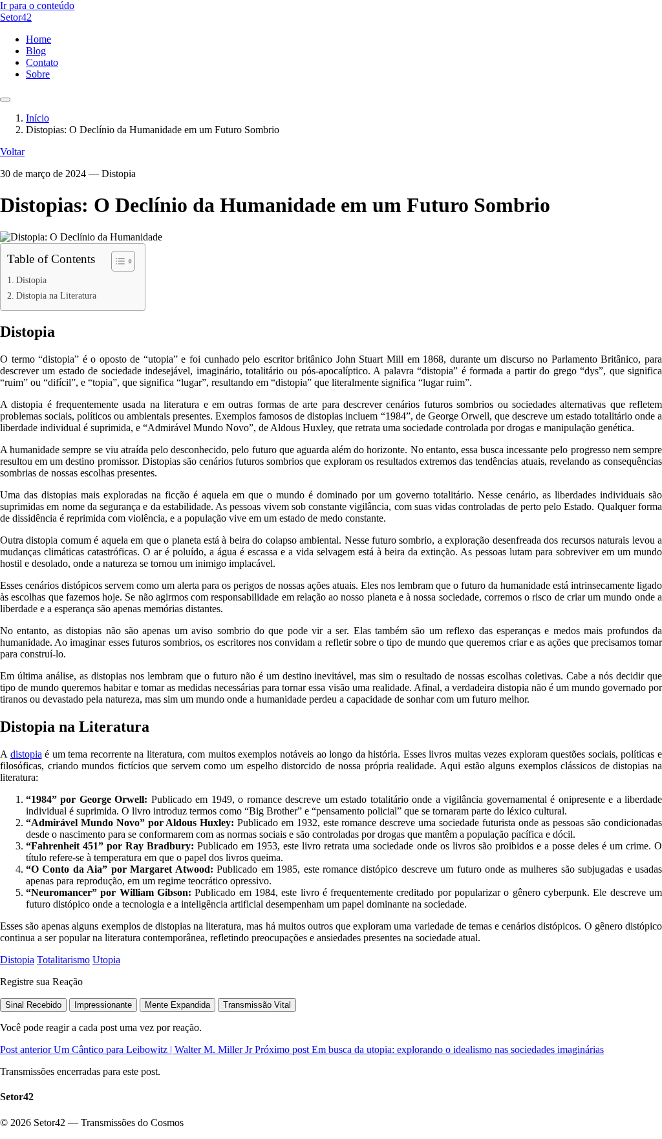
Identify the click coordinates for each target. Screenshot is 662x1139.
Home (38, 39)
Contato (42, 62)
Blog (36, 50)
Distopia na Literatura (56, 295)
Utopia (106, 959)
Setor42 (16, 17)
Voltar (12, 151)
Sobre (38, 74)
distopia (26, 754)
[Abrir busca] (5, 99)
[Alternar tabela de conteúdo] (116, 261)
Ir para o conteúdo (37, 5)
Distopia (31, 280)
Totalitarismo (63, 959)
